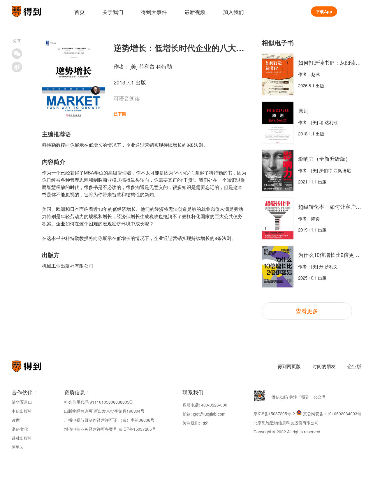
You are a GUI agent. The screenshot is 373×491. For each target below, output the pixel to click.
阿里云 (18, 447)
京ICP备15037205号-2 (274, 413)
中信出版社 (22, 411)
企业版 (354, 366)
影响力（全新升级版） (324, 158)
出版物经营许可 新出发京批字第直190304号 (104, 411)
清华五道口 (22, 402)
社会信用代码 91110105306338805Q (98, 402)
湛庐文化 (20, 429)
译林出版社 (22, 438)
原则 (303, 110)
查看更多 (307, 311)
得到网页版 (289, 366)
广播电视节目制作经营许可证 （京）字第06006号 (109, 420)
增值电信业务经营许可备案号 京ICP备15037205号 (110, 429)
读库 (16, 420)
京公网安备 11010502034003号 (332, 413)
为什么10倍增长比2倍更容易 (331, 254)
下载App (324, 11)
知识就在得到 (34, 366)
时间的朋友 (324, 366)
